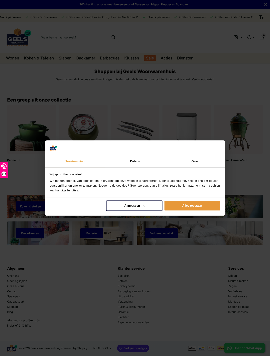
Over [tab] (194, 161)
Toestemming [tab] (75, 161)
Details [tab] (135, 161)
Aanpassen (132, 205)
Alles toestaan (192, 205)
